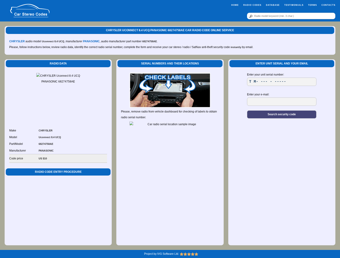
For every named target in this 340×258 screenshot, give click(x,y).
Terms (312, 5)
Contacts (328, 5)
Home (235, 5)
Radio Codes (252, 5)
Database (273, 5)
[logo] (30, 10)
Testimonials (293, 5)
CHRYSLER (17, 41)
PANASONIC (91, 41)
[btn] (250, 16)
